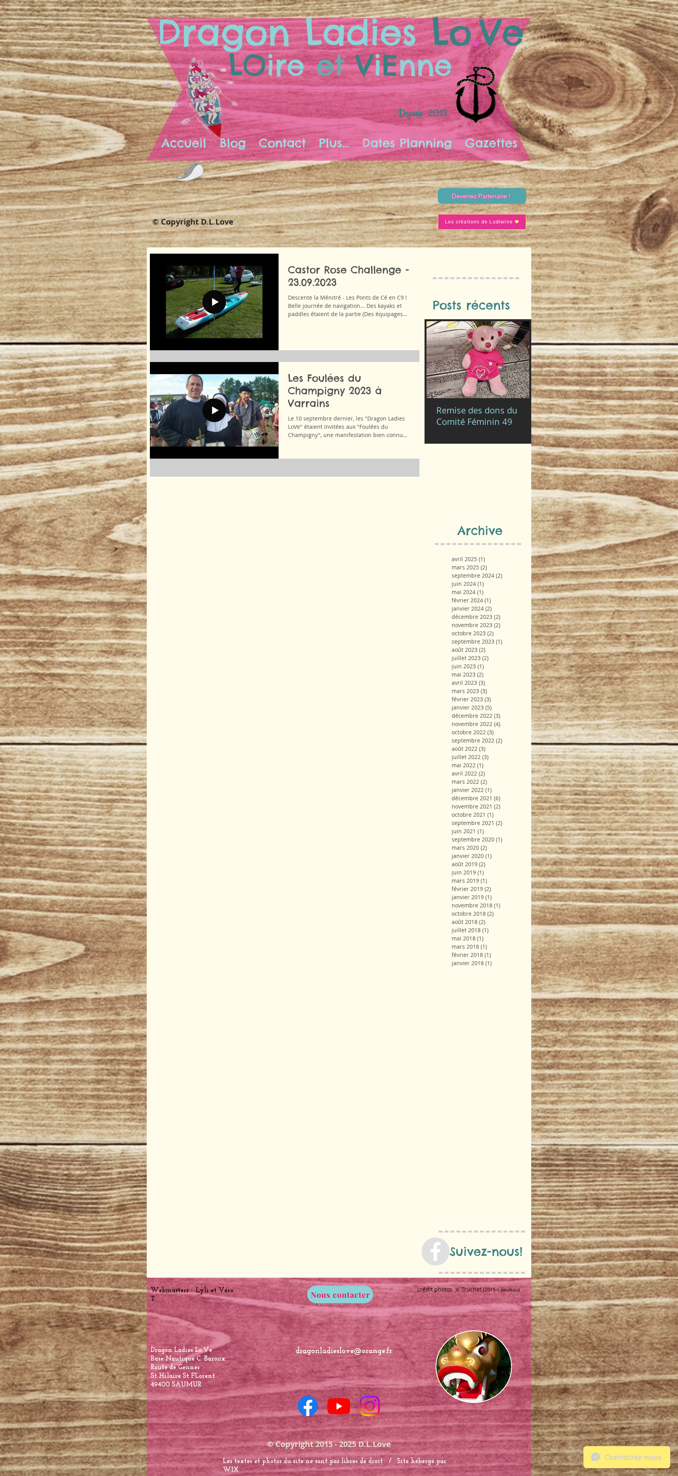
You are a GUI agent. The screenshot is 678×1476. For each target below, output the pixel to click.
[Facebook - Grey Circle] (435, 1251)
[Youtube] (338, 1405)
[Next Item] (516, 360)
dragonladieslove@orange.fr (343, 1351)
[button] (333, 143)
